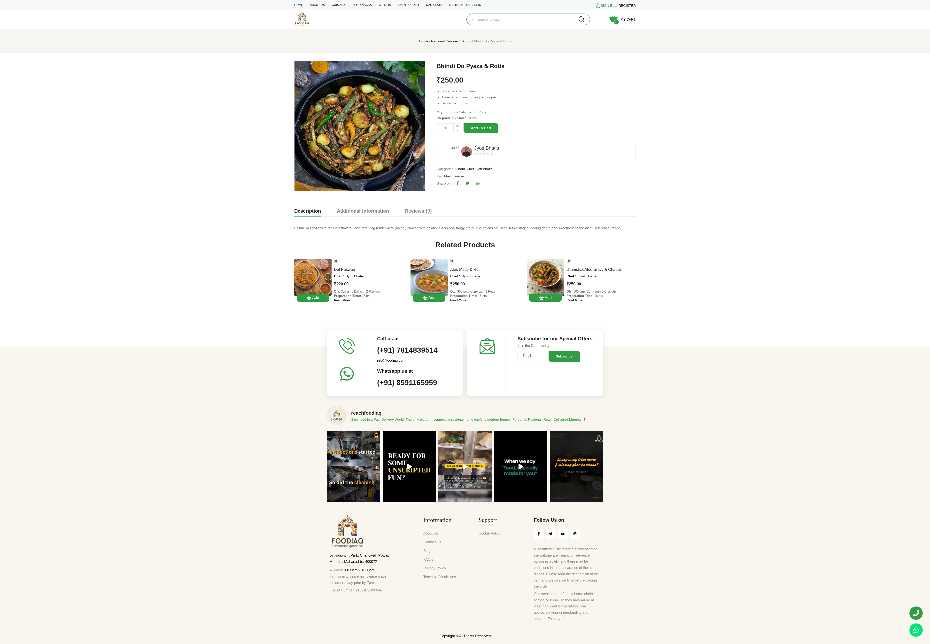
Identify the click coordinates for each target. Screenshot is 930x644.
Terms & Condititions (439, 577)
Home (423, 41)
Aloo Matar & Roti (465, 269)
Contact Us (432, 542)
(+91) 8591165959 (407, 383)
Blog (426, 551)
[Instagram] (575, 534)
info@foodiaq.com (391, 360)
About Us (430, 533)
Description (307, 211)
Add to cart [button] (313, 298)
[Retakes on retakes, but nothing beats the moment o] (409, 466)
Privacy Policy (434, 568)
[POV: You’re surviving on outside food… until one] (576, 466)
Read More (342, 300)
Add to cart (481, 128)
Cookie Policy (489, 533)
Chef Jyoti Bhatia (480, 169)
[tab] (307, 212)
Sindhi (466, 41)
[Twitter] (551, 534)
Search (581, 19)
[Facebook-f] (538, 534)
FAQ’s (428, 559)
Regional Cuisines (445, 41)
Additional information (363, 211)
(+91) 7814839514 (407, 350)
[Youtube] (563, 534)
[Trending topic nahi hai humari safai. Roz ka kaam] (353, 466)
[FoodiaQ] (302, 19)
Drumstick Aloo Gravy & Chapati (594, 269)
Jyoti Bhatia (486, 148)
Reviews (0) (418, 211)
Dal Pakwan (344, 269)
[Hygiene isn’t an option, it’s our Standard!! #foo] (465, 466)
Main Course (454, 176)
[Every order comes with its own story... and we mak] (520, 466)
